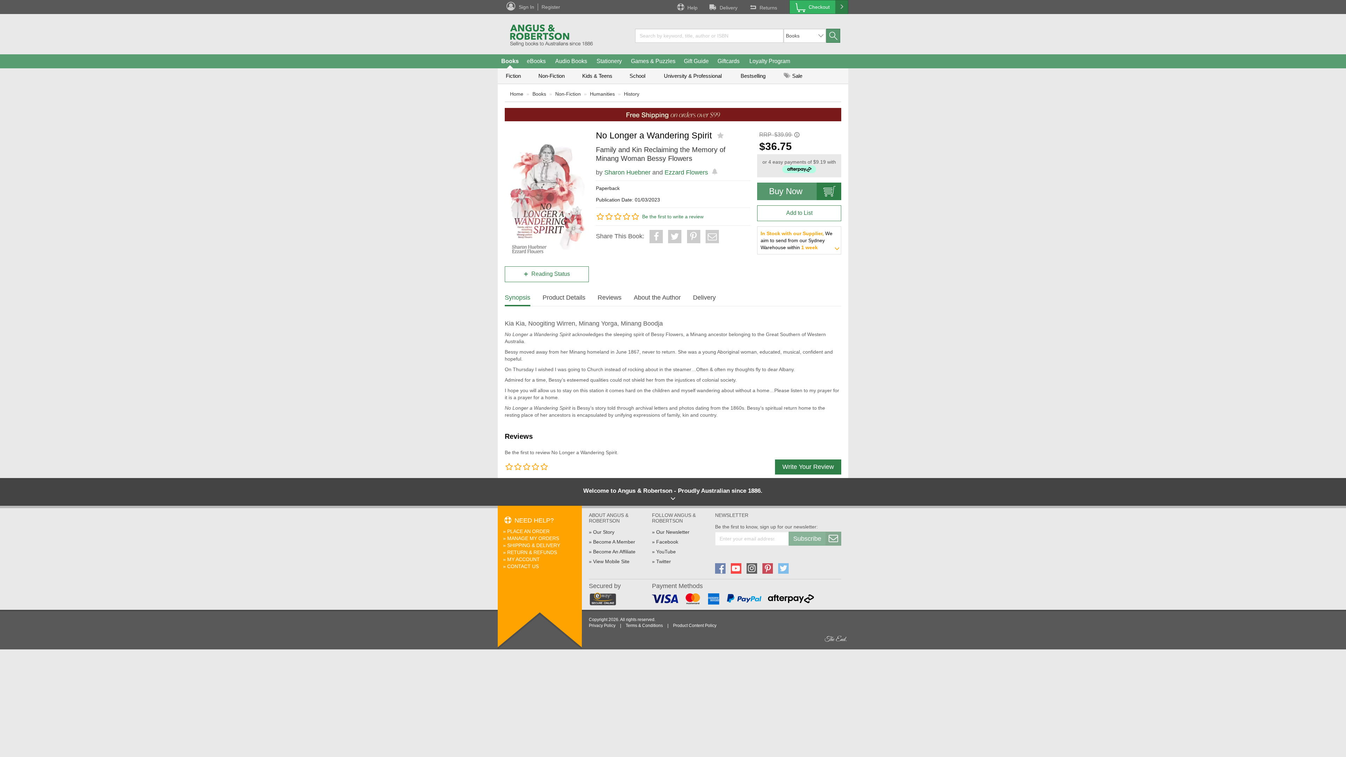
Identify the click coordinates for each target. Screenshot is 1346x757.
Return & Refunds (532, 552)
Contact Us (523, 566)
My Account (523, 559)
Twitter (663, 561)
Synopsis (517, 297)
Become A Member (614, 542)
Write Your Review (808, 466)
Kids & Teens (597, 76)
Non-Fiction (551, 76)
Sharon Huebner (627, 172)
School (637, 76)
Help (692, 8)
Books (510, 61)
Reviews (609, 297)
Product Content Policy (694, 625)
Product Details (564, 297)
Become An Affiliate (614, 551)
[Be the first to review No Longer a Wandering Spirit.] (721, 135)
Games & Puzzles (653, 61)
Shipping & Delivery (533, 545)
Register (551, 7)
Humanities (602, 94)
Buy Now (785, 191)
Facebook (667, 542)
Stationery (609, 61)
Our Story (603, 532)
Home (516, 94)
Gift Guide (696, 61)
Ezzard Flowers (686, 172)
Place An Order (528, 531)
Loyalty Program (769, 61)
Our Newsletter (672, 532)
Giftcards (729, 61)
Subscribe (807, 538)
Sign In (526, 7)
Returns (768, 8)
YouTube (666, 551)
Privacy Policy (602, 625)
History (631, 94)
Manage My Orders (533, 538)
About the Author (657, 297)
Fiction (513, 76)
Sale (796, 76)
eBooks (536, 61)
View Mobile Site (611, 561)
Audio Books (571, 61)
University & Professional (693, 76)
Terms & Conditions (644, 625)
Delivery (728, 8)
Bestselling (753, 76)
